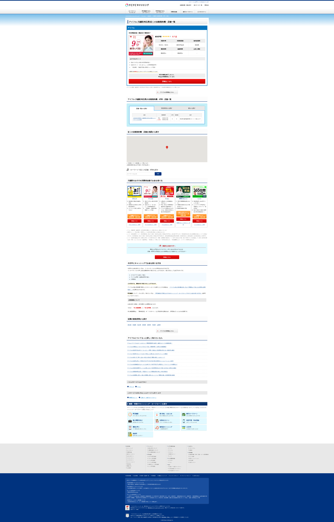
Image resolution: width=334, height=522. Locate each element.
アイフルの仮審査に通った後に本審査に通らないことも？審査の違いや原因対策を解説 (151, 375)
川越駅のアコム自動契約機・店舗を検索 (167, 216)
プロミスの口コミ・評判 (134, 224)
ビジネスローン (202, 12)
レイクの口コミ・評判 (199, 224)
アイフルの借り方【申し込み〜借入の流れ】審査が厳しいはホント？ (146, 357)
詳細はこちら (167, 81)
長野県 (149, 325)
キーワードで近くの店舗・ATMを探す (144, 170)
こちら (136, 492)
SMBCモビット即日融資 (153, 464)
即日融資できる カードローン (146, 11)
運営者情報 (128, 475)
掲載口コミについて (162, 475)
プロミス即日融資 (152, 458)
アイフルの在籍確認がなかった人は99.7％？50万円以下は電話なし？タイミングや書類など (152, 364)
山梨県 (159, 325)
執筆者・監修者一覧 (144, 475)
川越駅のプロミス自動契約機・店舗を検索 (134, 216)
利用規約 (154, 475)
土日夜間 (129, 468)
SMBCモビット (183, 198)
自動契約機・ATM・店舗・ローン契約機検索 (198, 454)
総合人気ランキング (152, 448)
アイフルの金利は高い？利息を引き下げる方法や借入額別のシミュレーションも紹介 (150, 361)
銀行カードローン (188, 12)
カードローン (130, 450)
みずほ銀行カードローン (174, 470)
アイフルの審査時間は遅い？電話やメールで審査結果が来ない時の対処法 (147, 371)
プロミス (134, 198)
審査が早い (129, 466)
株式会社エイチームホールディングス (156, 507)
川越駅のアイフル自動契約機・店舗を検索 (150, 216)
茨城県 (134, 325)
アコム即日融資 (151, 460)
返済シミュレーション (194, 458)
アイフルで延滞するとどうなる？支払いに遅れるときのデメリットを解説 (147, 354)
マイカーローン (130, 458)
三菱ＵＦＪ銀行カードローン (148, 397)
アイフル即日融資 (152, 462)
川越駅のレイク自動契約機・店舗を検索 (199, 216)
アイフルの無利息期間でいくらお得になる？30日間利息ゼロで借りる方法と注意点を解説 (151, 368)
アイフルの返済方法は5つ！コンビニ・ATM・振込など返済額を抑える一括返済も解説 (150, 350)
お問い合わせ (196, 475)
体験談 (190, 450)
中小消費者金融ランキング (154, 452)
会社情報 (136, 475)
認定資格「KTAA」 (166, 517)
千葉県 (154, 325)
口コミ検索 (191, 456)
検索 (158, 173)
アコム (167, 198)
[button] (167, 147)
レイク (199, 198)
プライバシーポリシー (186, 475)
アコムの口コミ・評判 (167, 224)
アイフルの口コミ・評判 (150, 224)
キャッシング (130, 448)
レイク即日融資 (151, 466)
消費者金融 (174, 12)
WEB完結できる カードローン (160, 11)
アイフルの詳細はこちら (167, 92)
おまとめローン (130, 456)
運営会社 (207, 5)
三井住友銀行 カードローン (175, 468)
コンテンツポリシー (174, 475)
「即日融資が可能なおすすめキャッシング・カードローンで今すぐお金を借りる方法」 (178, 293)
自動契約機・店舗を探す (185, 5)
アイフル (150, 198)
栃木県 (139, 325)
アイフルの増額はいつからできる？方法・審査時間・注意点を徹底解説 (146, 346)
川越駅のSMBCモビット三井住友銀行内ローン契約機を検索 (183, 213)
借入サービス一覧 (198, 5)
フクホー (171, 460)
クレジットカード (131, 462)
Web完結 (129, 464)
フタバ (170, 462)
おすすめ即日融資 (152, 456)
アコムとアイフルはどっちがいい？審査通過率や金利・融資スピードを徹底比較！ (149, 343)
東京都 (129, 325)
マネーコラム (192, 448)
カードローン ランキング (132, 11)
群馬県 (144, 325)
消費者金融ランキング (153, 450)
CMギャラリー (192, 462)
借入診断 (191, 460)
